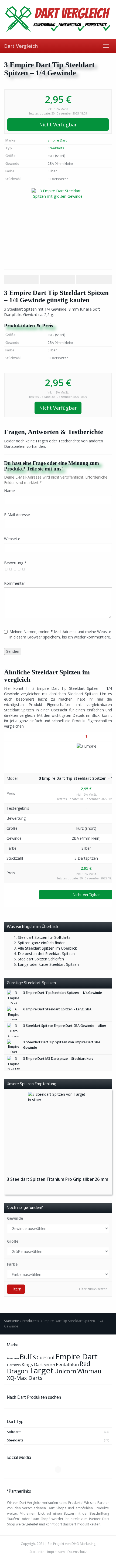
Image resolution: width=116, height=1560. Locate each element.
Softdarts (14, 1432)
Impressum (56, 1551)
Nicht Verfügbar (58, 124)
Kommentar (14, 583)
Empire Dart (57, 140)
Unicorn (65, 1371)
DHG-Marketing (83, 1543)
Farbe (12, 1264)
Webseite (12, 538)
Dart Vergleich (21, 46)
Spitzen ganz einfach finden (42, 942)
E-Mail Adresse (17, 514)
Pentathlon (67, 1364)
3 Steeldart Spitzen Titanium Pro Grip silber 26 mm (57, 1179)
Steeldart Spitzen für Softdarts (44, 937)
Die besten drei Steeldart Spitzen (46, 953)
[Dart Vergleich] (58, 19)
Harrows (14, 1364)
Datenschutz (77, 1551)
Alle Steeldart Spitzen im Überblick (47, 948)
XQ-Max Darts (25, 1377)
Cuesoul (45, 1357)
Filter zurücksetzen (93, 1289)
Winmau (89, 1371)
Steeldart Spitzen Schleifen (41, 958)
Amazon (13, 1358)
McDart (49, 1364)
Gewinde (15, 1218)
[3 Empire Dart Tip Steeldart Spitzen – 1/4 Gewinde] (58, 226)
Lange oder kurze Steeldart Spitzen (48, 964)
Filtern (16, 1289)
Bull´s (28, 1356)
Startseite (11, 1321)
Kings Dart (32, 1364)
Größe (12, 1241)
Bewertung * (15, 562)
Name (9, 490)
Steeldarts (56, 148)
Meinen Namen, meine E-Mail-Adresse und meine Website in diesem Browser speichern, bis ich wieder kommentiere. (60, 634)
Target (41, 1370)
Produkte (29, 1321)
